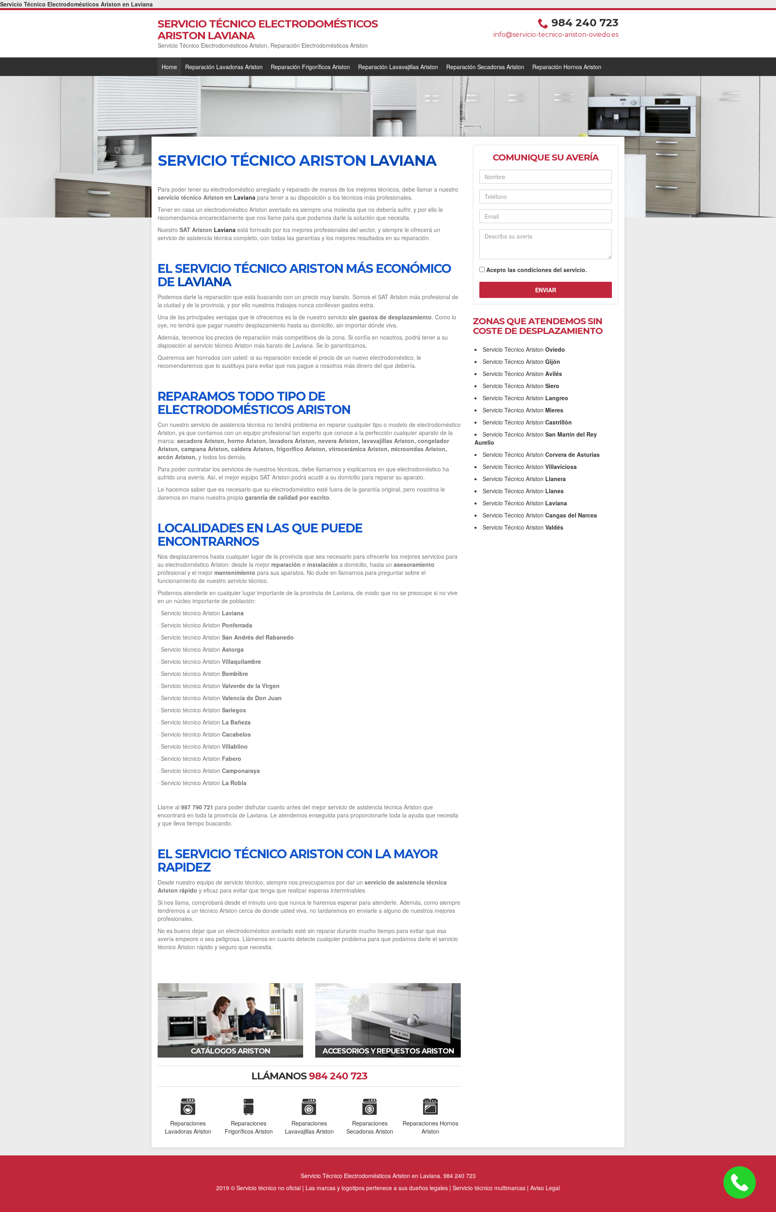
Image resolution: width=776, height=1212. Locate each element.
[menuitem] (169, 66)
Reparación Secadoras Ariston (485, 67)
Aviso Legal (545, 1188)
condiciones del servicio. (552, 270)
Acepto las (536, 270)
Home (169, 67)
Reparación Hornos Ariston (566, 67)
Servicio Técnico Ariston (524, 349)
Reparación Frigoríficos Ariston (310, 67)
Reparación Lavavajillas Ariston (398, 67)
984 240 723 (584, 22)
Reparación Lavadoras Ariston (224, 67)
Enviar (545, 290)
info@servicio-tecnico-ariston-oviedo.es (555, 34)
